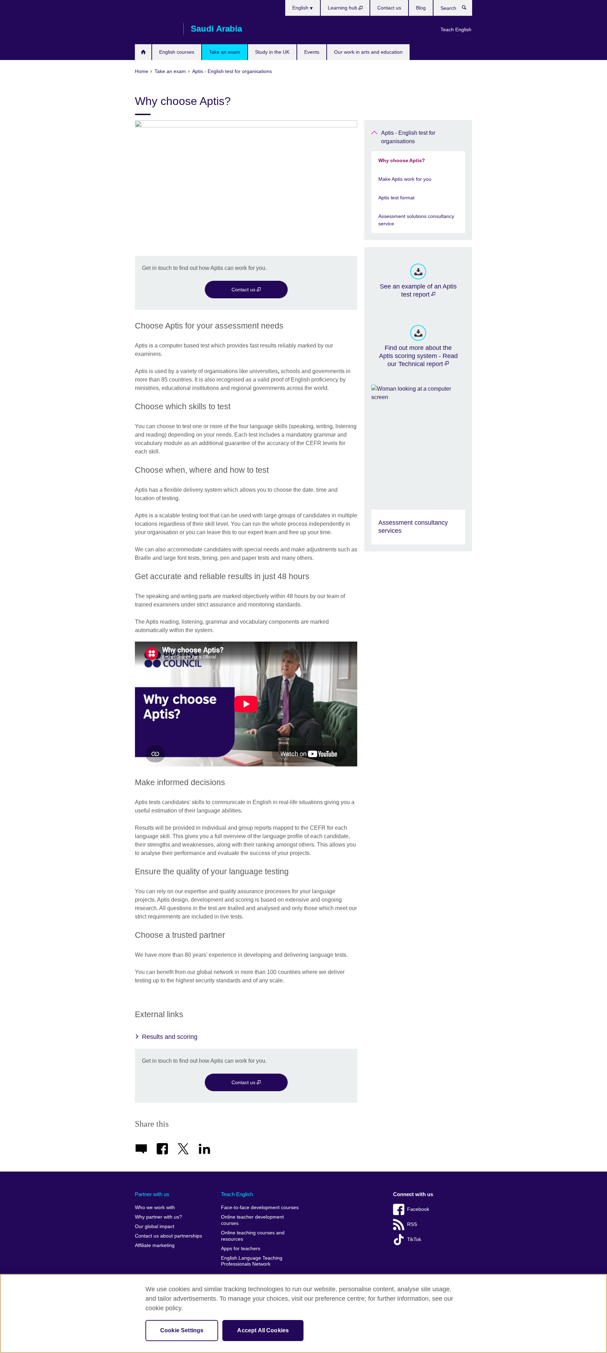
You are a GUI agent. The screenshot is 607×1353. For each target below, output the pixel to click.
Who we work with (155, 1207)
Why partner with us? (158, 1217)
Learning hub (343, 8)
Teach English (455, 29)
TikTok (414, 1239)
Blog (421, 8)
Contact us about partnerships (168, 1236)
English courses (176, 52)
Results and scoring (169, 1036)
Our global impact (154, 1226)
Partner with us (152, 1194)
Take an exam (224, 52)
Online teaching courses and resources (253, 1236)
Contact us (389, 8)
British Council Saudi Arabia (155, 29)
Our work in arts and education (368, 52)
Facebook (418, 1209)
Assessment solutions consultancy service (416, 219)
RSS (412, 1224)
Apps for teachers (240, 1248)
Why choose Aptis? (401, 160)
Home (143, 52)
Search (467, 9)
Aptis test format (396, 197)
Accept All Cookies (263, 1330)
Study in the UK (272, 52)
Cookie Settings (181, 1330)
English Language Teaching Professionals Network (251, 1261)
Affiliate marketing (155, 1245)
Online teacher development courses (252, 1220)
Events (311, 52)
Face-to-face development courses (260, 1207)
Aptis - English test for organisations (408, 137)
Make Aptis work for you (404, 179)
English (301, 8)
